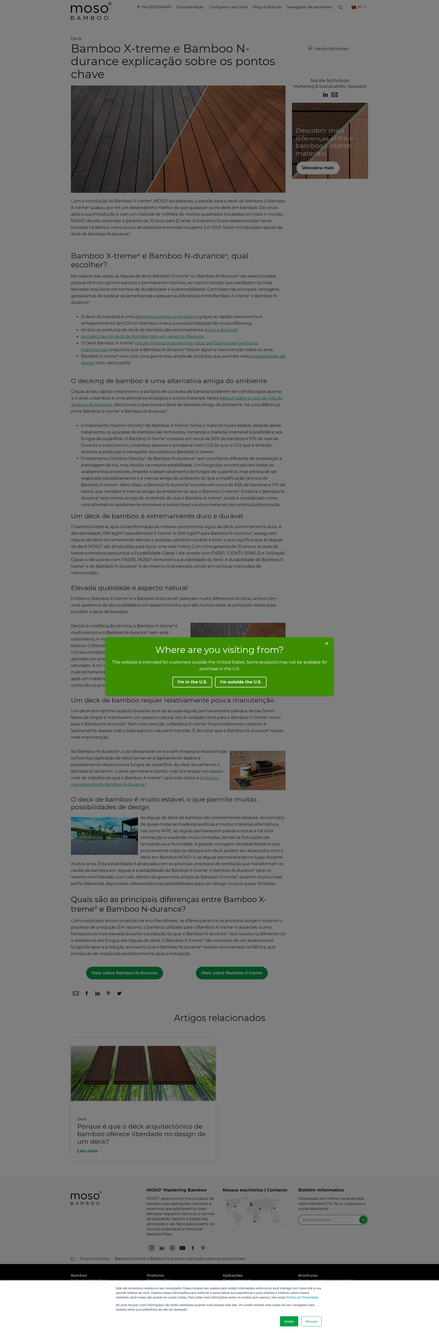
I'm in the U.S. (192, 682)
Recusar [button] (311, 1321)
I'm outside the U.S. (240, 682)
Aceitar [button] (289, 1321)
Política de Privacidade (302, 1297)
